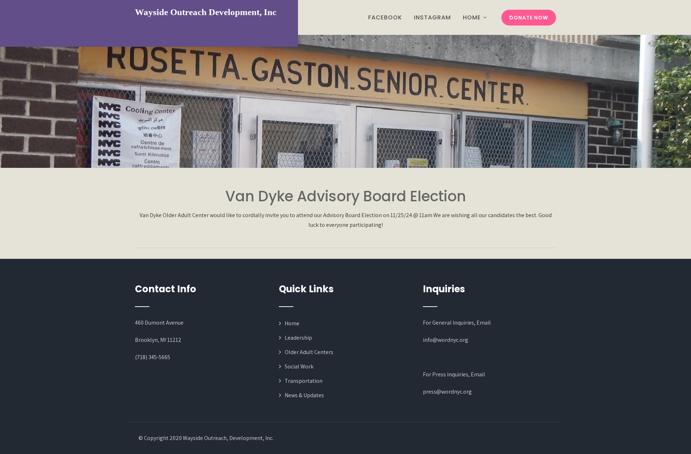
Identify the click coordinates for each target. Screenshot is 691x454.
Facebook (385, 17)
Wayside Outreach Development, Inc (205, 12)
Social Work (299, 366)
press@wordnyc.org (447, 391)
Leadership (298, 337)
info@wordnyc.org (445, 340)
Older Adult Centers (309, 352)
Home (472, 17)
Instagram (432, 17)
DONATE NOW (528, 17)
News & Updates (304, 395)
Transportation (303, 381)
